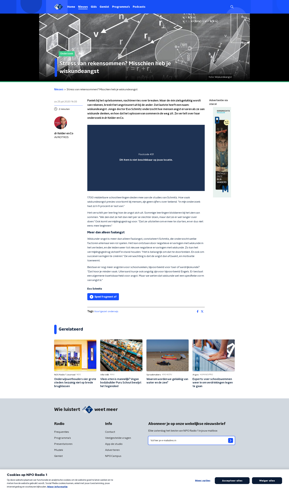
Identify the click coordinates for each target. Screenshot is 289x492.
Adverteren (112, 450)
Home (71, 7)
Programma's (121, 7)
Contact (110, 432)
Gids (94, 7)
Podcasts (139, 7)
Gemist (104, 7)
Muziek (58, 450)
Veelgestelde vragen (118, 438)
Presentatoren (63, 444)
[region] (146, 158)
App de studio (114, 444)
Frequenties (61, 432)
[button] (232, 7)
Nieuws (83, 7)
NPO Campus (113, 456)
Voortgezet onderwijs (106, 311)
